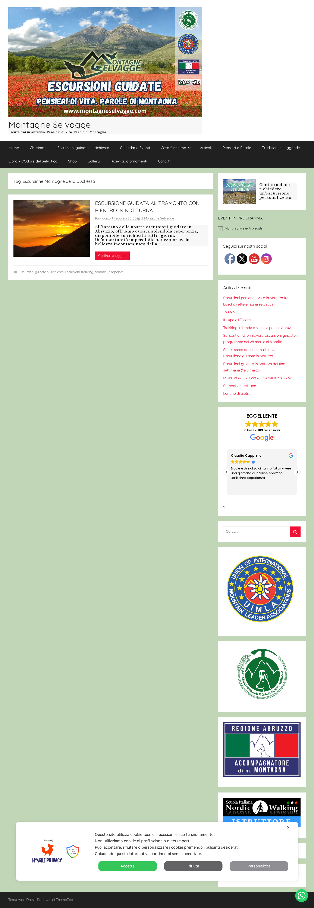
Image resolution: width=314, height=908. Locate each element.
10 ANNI (229, 312)
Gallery (94, 161)
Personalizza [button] (259, 866)
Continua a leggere (112, 256)
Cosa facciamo (173, 147)
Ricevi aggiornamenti (129, 161)
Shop (72, 161)
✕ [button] (288, 827)
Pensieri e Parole (237, 147)
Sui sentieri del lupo (239, 386)
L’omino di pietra (236, 393)
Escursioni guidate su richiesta (83, 147)
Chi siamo (38, 147)
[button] (297, 472)
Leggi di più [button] (245, 488)
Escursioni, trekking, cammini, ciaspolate (94, 272)
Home (14, 147)
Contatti (165, 161)
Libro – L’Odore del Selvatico (33, 161)
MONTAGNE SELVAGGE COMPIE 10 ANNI (257, 378)
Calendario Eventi (135, 147)
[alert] (262, 228)
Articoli (206, 147)
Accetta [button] (127, 866)
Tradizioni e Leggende (281, 147)
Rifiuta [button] (193, 866)
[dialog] (157, 851)
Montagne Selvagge (49, 124)
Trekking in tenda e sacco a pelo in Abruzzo (259, 328)
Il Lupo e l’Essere (237, 320)
